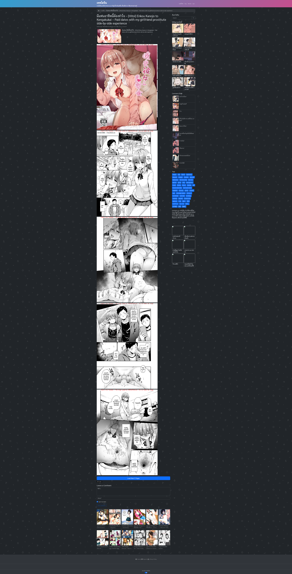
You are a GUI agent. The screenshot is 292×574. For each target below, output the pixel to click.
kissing (179, 185)
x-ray (180, 201)
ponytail (192, 190)
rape (174, 193)
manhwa (189, 185)
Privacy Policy (153, 559)
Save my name (102, 501)
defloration (175, 180)
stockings (188, 195)
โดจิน (188, 201)
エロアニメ (175, 203)
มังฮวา (184, 201)
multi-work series (187, 187)
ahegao (174, 174)
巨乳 (180, 206)
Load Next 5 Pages (133, 478)
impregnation (189, 182)
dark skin (192, 177)
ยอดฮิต (103, 10)
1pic (193, 3)
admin (114, 26)
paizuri (186, 190)
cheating (186, 177)
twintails (181, 198)
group (179, 182)
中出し (187, 203)
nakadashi (175, 190)
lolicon (184, 185)
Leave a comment (122, 26)
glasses (174, 182)
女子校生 (175, 206)
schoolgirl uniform (180, 193)
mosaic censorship (177, 187)
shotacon (189, 193)
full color (191, 180)
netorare (181, 190)
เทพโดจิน (102, 2)
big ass (183, 174)
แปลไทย (181, 3)
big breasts (189, 174)
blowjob (180, 177)
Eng (186, 3)
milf (193, 185)
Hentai (189, 3)
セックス (182, 203)
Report (145, 559)
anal (179, 174)
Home (138, 559)
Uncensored (187, 198)
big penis (175, 177)
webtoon (175, 201)
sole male (182, 195)
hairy (184, 182)
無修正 (184, 206)
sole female (175, 195)
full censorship (183, 180)
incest (174, 185)
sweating (175, 198)
